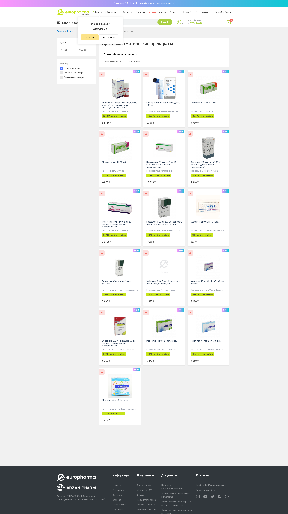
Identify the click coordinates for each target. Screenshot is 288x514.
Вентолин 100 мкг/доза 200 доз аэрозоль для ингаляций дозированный (206, 164)
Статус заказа (202, 12)
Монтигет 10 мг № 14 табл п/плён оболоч (207, 282)
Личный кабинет (223, 12)
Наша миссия (119, 504)
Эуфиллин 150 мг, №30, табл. (205, 221)
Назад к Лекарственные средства (121, 53)
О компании (118, 490)
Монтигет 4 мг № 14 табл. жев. (206, 340)
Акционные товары (113, 61)
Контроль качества (146, 509)
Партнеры (118, 509)
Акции (152, 12)
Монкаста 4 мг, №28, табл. (203, 102)
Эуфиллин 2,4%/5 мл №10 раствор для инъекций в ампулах (163, 282)
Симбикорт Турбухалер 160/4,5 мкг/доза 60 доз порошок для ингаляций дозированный (119, 105)
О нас (173, 12)
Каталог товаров (71, 22)
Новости (117, 485)
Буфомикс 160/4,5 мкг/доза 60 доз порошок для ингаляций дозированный (119, 343)
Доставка (141, 12)
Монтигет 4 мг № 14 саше (115, 400)
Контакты (127, 12)
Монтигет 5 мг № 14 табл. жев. (161, 340)
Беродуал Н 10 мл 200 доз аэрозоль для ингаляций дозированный (164, 223)
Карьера (117, 499)
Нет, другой (108, 37)
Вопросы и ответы (146, 504)
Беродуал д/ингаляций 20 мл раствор (116, 282)
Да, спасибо (90, 37)
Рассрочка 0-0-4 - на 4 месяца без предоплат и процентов (144, 2)
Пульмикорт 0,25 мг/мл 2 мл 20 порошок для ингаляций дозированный (161, 164)
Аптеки (162, 12)
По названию (134, 61)
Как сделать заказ (146, 499)
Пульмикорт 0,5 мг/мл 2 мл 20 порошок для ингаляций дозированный (116, 224)
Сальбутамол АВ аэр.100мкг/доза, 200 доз (163, 103)
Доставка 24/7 (144, 490)
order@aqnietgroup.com (214, 485)
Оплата (140, 494)
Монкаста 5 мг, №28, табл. (115, 162)
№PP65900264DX (75, 496)
